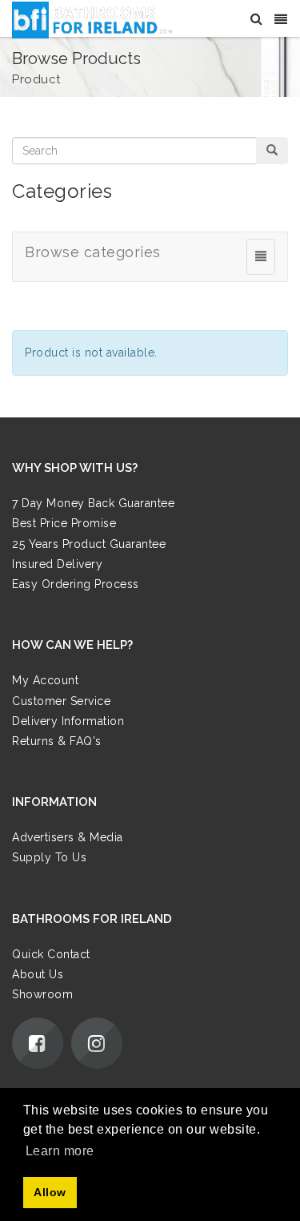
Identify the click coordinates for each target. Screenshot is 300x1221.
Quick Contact (51, 954)
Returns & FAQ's (57, 741)
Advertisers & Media (67, 837)
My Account (45, 680)
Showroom (42, 994)
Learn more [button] (60, 1151)
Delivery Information (68, 721)
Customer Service (61, 701)
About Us (37, 974)
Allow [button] (50, 1192)
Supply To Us (49, 857)
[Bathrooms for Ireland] (93, 19)
